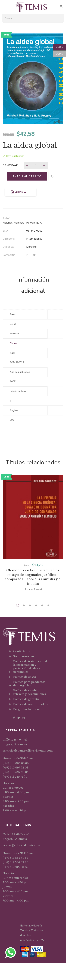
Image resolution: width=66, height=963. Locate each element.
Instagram (24, 718)
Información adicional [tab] (33, 285)
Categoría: (9, 238)
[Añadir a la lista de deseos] (53, 176)
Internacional (34, 238)
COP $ (58, 53)
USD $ (58, 47)
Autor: (6, 218)
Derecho (31, 247)
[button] (57, 38)
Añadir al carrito (27, 176)
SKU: (5, 230)
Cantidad (10, 165)
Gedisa (13, 343)
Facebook (14, 718)
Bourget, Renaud (33, 589)
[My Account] (61, 7)
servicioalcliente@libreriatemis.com (28, 750)
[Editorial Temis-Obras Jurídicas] (31, 7)
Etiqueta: (8, 247)
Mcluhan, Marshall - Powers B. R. (22, 222)
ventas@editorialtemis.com (21, 845)
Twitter (18, 718)
